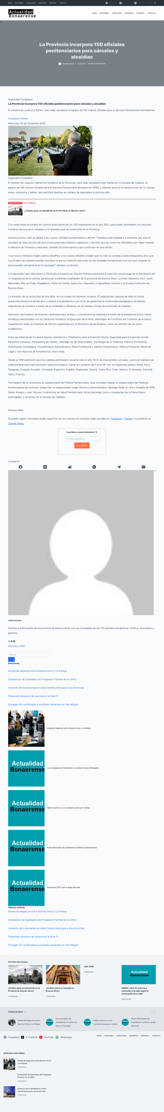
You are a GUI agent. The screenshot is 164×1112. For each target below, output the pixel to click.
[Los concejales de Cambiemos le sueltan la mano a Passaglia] (26, 768)
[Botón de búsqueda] (11, 659)
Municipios (42, 3)
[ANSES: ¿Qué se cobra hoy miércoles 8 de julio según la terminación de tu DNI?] (139, 974)
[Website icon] (11, 641)
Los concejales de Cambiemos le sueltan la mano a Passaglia (73, 768)
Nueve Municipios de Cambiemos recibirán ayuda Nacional (72, 848)
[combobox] (29, 654)
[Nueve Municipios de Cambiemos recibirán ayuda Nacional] (26, 848)
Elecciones (19, 3)
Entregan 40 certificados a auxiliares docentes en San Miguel (43, 704)
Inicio (10, 3)
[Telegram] (119, 467)
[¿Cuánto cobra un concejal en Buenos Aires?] (63, 974)
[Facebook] (20, 467)
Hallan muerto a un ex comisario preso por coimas (68, 808)
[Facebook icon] (9, 641)
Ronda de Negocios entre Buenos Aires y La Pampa (37, 670)
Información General (97, 64)
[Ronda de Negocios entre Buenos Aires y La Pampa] (26, 728)
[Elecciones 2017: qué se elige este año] (26, 888)
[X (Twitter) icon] (14, 641)
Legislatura (30, 3)
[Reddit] (70, 467)
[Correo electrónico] (143, 467)
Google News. (16, 423)
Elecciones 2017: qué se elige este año (63, 887)
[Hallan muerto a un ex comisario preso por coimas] (26, 808)
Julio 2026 (89, 966)
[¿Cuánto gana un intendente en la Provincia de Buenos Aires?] (25, 974)
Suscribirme (82, 445)
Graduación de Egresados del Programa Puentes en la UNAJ (42, 679)
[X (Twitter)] (45, 467)
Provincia (52, 3)
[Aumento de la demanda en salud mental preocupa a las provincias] (9, 1092)
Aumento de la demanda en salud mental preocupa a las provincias (46, 687)
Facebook (13, 118)
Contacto (63, 3)
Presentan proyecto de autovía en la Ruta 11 (33, 696)
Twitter (24, 118)
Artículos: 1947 (16, 646)
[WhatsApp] (94, 467)
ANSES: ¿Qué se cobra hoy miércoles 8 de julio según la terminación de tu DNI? (135, 991)
